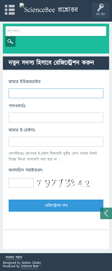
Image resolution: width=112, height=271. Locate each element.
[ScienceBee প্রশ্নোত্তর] (49, 10)
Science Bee (29, 266)
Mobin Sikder (31, 262)
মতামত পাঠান (14, 258)
